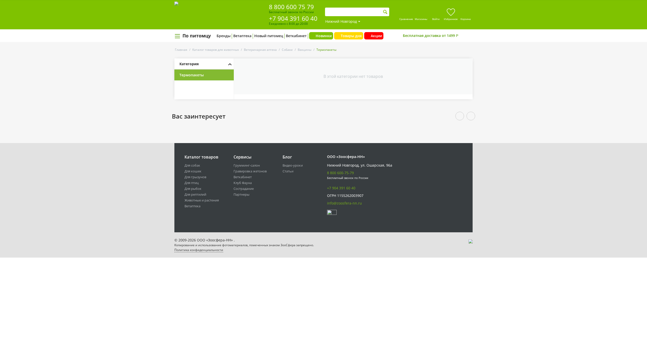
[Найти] (385, 12)
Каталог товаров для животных (215, 50)
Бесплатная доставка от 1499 (430, 35)
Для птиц (191, 182)
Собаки (287, 50)
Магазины (421, 19)
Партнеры (241, 194)
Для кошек (192, 171)
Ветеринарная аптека (260, 50)
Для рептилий (195, 194)
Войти (436, 19)
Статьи (288, 171)
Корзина (465, 19)
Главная (181, 50)
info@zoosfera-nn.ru (344, 203)
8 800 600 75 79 (291, 7)
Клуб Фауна (243, 182)
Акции (376, 35)
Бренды (223, 35)
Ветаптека (242, 35)
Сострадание (244, 188)
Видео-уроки (293, 165)
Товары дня (351, 35)
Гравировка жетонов (250, 171)
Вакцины (304, 50)
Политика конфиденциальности (198, 250)
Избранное (451, 19)
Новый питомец (268, 35)
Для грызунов (195, 177)
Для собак (192, 165)
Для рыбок (192, 188)
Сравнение (406, 19)
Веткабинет (296, 35)
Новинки (324, 35)
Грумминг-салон (247, 165)
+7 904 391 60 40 (293, 18)
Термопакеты (191, 75)
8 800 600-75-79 (340, 172)
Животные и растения (201, 200)
